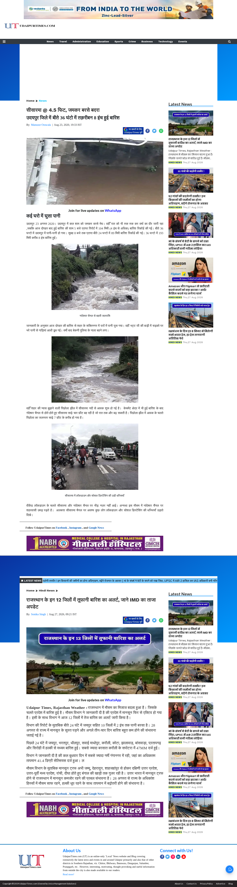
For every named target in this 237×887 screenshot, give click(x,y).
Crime (132, 41)
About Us (72, 850)
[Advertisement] (118, 68)
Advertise (220, 883)
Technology (165, 41)
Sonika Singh (38, 614)
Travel (63, 41)
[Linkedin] (178, 857)
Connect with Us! (176, 850)
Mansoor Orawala (41, 124)
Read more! (68, 874)
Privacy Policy (206, 883)
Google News (96, 527)
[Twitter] (167, 857)
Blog (230, 883)
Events (182, 41)
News (50, 41)
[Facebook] (162, 857)
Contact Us (192, 883)
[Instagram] (173, 857)
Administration (82, 41)
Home (30, 100)
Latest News (180, 104)
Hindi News (47, 590)
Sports (119, 41)
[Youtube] (183, 857)
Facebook (61, 527)
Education (102, 41)
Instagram (75, 527)
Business (147, 41)
